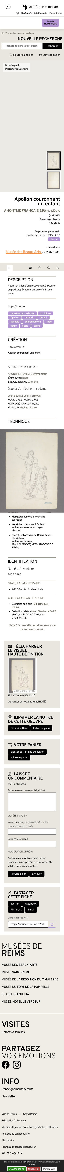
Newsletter (9, 1097)
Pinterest (16, 909)
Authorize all (17, 1168)
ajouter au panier (23, 55)
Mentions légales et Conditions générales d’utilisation (30, 1127)
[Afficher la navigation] (8, 7)
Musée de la (30, 980)
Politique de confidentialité (16, 1134)
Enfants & (13, 1032)
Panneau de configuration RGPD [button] (19, 1147)
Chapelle (15, 994)
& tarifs (17, 1089)
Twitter (15, 904)
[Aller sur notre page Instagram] (17, 1065)
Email (31, 909)
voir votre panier (51, 55)
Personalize (49, 1169)
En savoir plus (55, 13)
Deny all (34, 1168)
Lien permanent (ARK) (18, 918)
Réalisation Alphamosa (14, 1120)
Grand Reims (30, 1114)
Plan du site (8, 1140)
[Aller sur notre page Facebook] (6, 1065)
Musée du (25, 987)
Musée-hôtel (21, 1002)
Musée (50, 22)
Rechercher (52, 46)
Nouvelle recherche (40, 39)
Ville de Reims (9, 1114)
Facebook (30, 904)
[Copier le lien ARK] (52, 924)
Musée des (19, 965)
